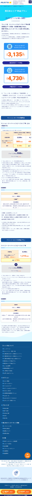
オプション (6, 377)
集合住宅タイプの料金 (16, 63)
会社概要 (6, 446)
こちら (19, 156)
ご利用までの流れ (8, 370)
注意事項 (6, 451)
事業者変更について (8, 368)
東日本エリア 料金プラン (10, 361)
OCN (5, 415)
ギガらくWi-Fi (7, 390)
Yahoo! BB (6, 413)
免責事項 (6, 453)
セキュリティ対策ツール (10, 400)
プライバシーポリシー (9, 448)
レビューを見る (7, 443)
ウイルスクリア (7, 386)
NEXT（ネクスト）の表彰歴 (10, 441)
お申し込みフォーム (8, 373)
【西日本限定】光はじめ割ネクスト (12, 358)
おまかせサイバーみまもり (10, 398)
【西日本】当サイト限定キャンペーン (13, 356)
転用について (7, 431)
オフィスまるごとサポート (10, 388)
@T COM (6, 410)
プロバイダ (6, 405)
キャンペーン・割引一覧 (10, 351)
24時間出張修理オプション (10, 393)
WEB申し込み (24, 492)
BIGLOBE (6, 408)
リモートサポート (8, 383)
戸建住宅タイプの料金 (16, 87)
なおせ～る (6, 395)
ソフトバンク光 (7, 426)
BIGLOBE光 (7, 428)
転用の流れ (6, 433)
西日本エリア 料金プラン (10, 363)
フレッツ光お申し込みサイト (6, 6)
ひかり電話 (6, 381)
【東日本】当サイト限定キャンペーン (13, 353)
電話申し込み (9, 492)
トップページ (7, 349)
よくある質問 (7, 366)
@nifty (5, 418)
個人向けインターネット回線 (11, 423)
